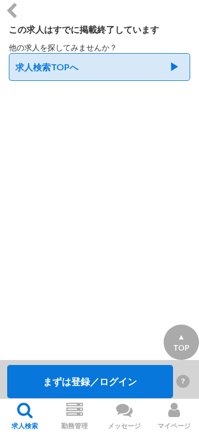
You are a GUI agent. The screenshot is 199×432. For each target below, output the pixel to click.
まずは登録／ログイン (90, 381)
